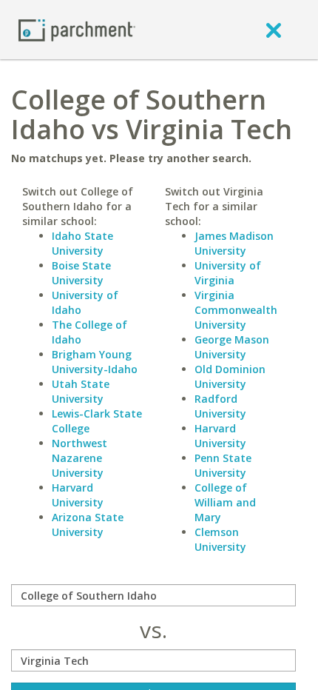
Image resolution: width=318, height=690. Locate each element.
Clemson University (220, 539)
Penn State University (222, 465)
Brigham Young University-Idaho (95, 361)
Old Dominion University (229, 376)
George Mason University (231, 346)
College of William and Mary (225, 502)
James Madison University (234, 243)
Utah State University (80, 391)
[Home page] (76, 29)
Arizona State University (88, 524)
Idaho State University (82, 243)
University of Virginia (227, 272)
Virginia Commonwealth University (235, 310)
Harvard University (78, 494)
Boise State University (81, 272)
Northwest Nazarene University (79, 458)
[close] (273, 29)
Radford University (220, 406)
